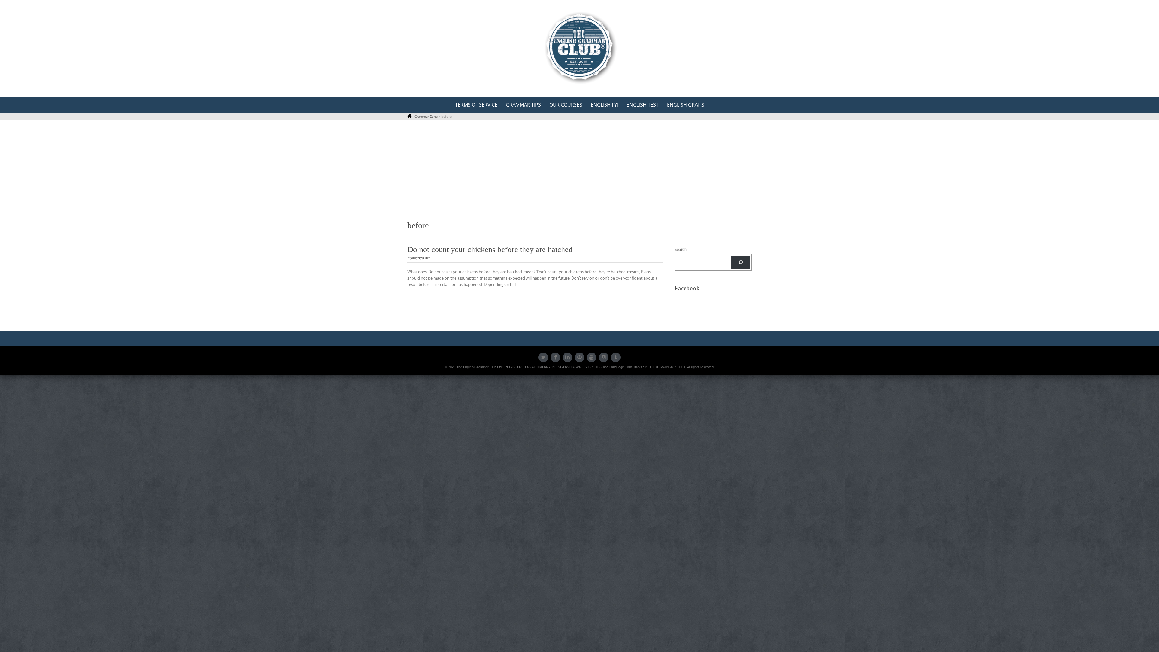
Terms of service (476, 104)
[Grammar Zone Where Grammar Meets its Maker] (579, 47)
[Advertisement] (579, 170)
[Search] (740, 262)
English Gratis (685, 104)
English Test (643, 104)
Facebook (687, 288)
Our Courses (565, 104)
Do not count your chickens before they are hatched (490, 249)
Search (681, 249)
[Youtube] (591, 357)
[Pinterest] (579, 357)
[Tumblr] (616, 357)
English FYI (604, 104)
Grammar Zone (426, 116)
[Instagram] (603, 357)
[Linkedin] (567, 357)
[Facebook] (555, 357)
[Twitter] (543, 357)
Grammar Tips (523, 104)
